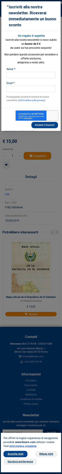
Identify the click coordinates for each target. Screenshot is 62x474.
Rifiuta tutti (46, 454)
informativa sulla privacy (31, 100)
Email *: (10, 83)
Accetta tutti (15, 454)
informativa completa (22, 446)
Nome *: (11, 69)
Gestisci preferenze (20, 461)
